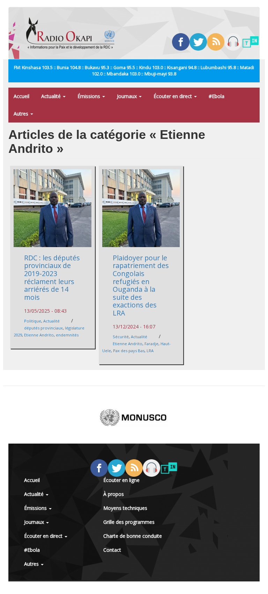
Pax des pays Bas (128, 350)
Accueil (21, 96)
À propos (113, 494)
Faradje (151, 343)
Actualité (51, 96)
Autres (22, 113)
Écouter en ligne (121, 480)
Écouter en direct (173, 96)
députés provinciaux (43, 328)
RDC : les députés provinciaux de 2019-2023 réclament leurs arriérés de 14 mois (52, 277)
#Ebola (216, 96)
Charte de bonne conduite (132, 536)
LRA (150, 350)
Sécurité (121, 336)
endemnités (67, 334)
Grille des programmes (129, 522)
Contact (112, 550)
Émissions (89, 96)
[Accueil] (73, 33)
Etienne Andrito (39, 334)
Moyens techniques (125, 508)
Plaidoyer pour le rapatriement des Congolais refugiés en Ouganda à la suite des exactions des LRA (141, 285)
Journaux (127, 96)
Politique (32, 321)
